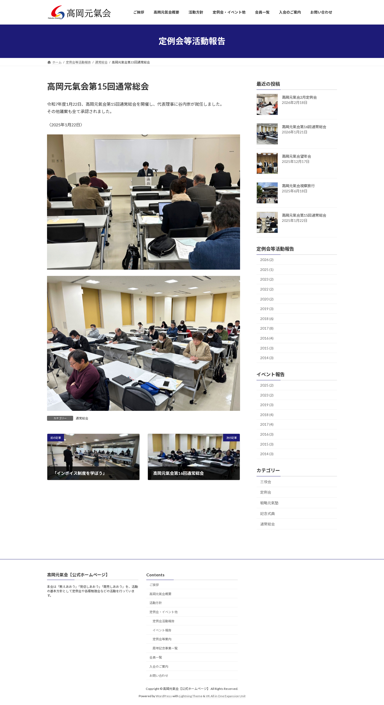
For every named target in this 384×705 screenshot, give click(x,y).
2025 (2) (267, 385)
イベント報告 (162, 630)
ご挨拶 (154, 584)
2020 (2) (267, 299)
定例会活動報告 (163, 621)
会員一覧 (155, 657)
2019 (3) (267, 308)
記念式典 (267, 513)
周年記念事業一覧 (165, 648)
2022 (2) (267, 289)
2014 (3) (267, 358)
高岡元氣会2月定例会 (299, 97)
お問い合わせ (158, 675)
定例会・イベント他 (163, 612)
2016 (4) (267, 338)
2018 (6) (267, 318)
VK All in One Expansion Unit (226, 696)
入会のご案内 (158, 666)
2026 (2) (267, 259)
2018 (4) (267, 414)
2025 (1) (267, 269)
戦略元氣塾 (269, 503)
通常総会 (82, 418)
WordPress (164, 696)
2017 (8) (267, 328)
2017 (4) (267, 424)
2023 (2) (267, 279)
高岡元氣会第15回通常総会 (304, 215)
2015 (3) (267, 348)
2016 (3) (267, 434)
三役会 (265, 481)
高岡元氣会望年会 (296, 156)
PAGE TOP (370, 679)
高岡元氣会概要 (160, 594)
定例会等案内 (162, 639)
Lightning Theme (190, 696)
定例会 (265, 492)
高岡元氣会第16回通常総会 (304, 127)
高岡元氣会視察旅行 (298, 185)
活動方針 (155, 603)
